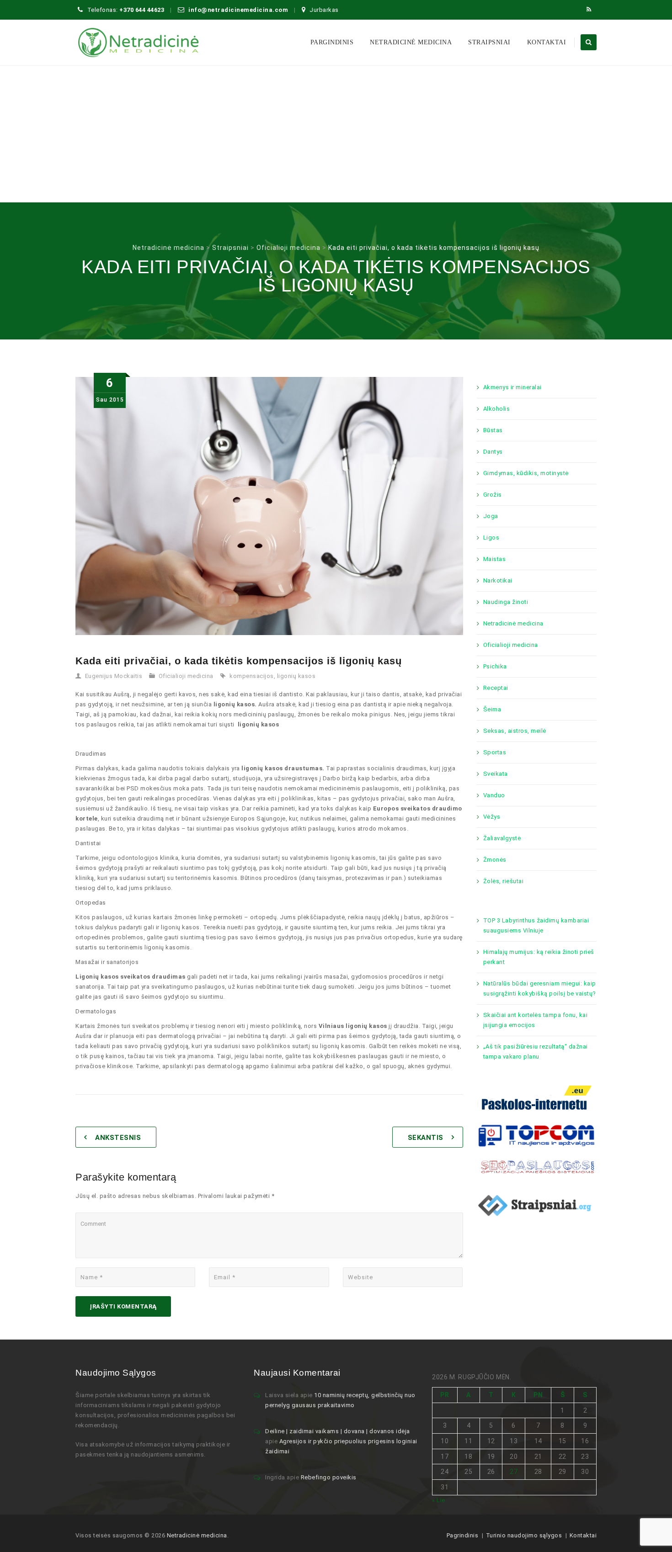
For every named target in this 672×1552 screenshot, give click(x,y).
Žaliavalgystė (502, 838)
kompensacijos (251, 676)
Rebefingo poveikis (329, 1477)
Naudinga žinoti (505, 602)
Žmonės (495, 859)
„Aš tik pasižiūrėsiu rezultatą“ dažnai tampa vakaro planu (535, 1051)
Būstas (493, 430)
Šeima (492, 709)
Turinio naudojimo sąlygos (524, 1535)
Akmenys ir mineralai (512, 387)
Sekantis (425, 1138)
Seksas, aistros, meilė (514, 730)
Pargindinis (332, 42)
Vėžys (492, 816)
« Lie (438, 1500)
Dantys (493, 451)
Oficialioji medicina (186, 676)
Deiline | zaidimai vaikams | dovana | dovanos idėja (337, 1431)
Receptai (495, 687)
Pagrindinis (463, 1535)
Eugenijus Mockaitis (114, 676)
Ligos (491, 537)
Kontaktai (546, 42)
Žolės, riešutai (503, 881)
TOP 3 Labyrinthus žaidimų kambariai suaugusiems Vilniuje (536, 925)
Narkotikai (497, 580)
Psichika (495, 666)
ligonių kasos (296, 676)
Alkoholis (496, 408)
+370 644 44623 (141, 9)
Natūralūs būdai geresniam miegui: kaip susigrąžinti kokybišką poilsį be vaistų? (539, 988)
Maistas (494, 559)
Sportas (495, 752)
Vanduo (494, 795)
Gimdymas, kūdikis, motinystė (526, 473)
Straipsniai (489, 42)
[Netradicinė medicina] (138, 42)
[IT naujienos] (537, 1134)
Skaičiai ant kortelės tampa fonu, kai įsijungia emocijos (535, 1020)
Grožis (492, 494)
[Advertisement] (336, 134)
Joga (490, 516)
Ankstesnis (118, 1138)
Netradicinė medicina (411, 42)
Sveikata (495, 773)
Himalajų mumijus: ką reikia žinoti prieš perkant (538, 956)
